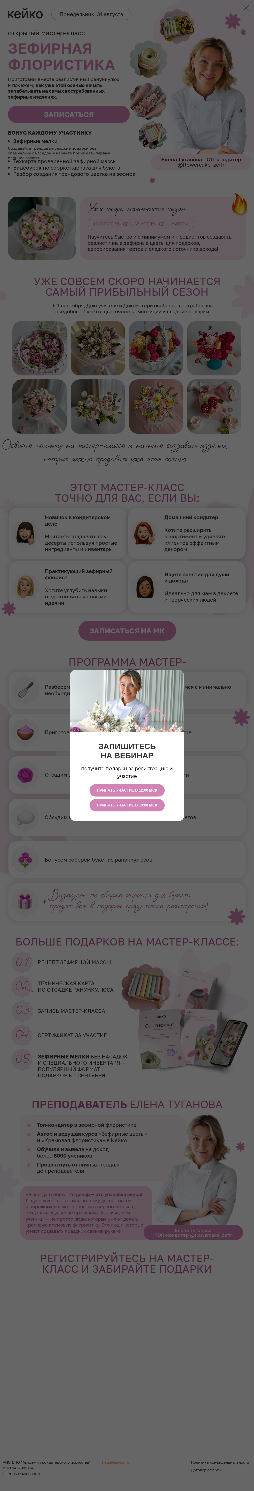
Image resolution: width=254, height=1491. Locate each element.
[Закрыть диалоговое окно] (246, 7)
